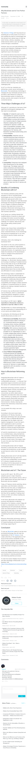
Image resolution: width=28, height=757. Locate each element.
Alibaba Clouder (5, 16)
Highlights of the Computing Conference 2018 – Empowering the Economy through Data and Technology (13, 630)
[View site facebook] (11, 580)
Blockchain (4, 91)
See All (23, 703)
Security (4, 570)
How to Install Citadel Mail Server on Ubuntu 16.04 (13, 585)
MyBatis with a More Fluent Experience (12, 708)
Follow (17, 603)
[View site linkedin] (7, 580)
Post (22, 696)
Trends (20, 570)
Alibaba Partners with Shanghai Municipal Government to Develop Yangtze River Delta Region (12, 651)
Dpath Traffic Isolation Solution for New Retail (11, 590)
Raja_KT (4, 669)
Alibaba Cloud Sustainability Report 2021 (12, 711)
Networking (16, 573)
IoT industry (16, 535)
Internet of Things (9, 33)
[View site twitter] (15, 580)
